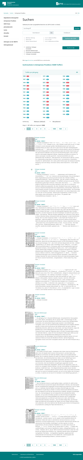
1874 (44, 89)
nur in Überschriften (50, 38)
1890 (64, 95)
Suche (11, 13)
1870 (44, 76)
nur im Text (48, 39)
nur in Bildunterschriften (52, 41)
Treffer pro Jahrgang (31, 72)
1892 (64, 101)
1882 (44, 114)
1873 (44, 85)
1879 (44, 104)
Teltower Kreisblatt (31, 54)
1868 (24, 114)
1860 (24, 89)
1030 (54, 129)
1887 (64, 85)
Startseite (6, 13)
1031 (60, 129)
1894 (64, 108)
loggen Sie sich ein (29, 60)
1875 (44, 92)
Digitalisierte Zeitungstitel (11, 18)
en (78, 13)
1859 (24, 85)
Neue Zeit (28, 39)
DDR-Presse (7, 24)
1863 (24, 98)
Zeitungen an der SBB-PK (11, 42)
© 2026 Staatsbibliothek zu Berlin (28, 457)
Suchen (77, 28)
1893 (64, 104)
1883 (44, 117)
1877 (44, 98)
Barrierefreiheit (40, 454)
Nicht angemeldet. (77, 454)
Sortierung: (26, 121)
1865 (24, 104)
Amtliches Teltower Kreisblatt (31, 48)
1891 (64, 98)
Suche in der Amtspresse (71, 48)
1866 (24, 108)
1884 (64, 76)
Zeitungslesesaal (8, 45)
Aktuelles (6, 33)
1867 (24, 111)
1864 (24, 101)
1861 (24, 92)
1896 (64, 114)
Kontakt (6, 36)
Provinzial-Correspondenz (33, 52)
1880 (44, 108)
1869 (24, 117)
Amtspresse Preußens (10, 21)
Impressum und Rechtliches (27, 454)
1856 (24, 76)
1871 (44, 79)
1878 (44, 101)
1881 (44, 111)
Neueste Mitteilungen (32, 50)
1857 (24, 79)
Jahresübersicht (8, 27)
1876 (44, 95)
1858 (24, 82)
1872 (44, 82)
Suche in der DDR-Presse (70, 39)
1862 (24, 95)
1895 (64, 111)
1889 (64, 92)
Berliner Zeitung (30, 38)
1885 (64, 79)
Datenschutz (15, 454)
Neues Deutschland (31, 41)
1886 (64, 82)
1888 (64, 89)
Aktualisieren (57, 121)
